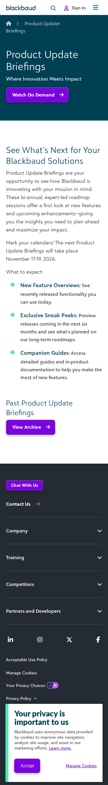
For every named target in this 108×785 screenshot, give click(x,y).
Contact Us (18, 504)
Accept (27, 765)
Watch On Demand (33, 95)
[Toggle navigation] (95, 8)
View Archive (26, 427)
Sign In (79, 7)
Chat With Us (24, 485)
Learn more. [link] (60, 747)
